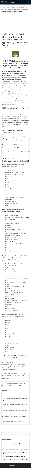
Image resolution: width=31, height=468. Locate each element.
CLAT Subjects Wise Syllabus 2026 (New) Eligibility (14, 416)
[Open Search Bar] (21, 2)
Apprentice (11, 362)
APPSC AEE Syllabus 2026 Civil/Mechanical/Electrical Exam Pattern (14, 411)
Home (3, 7)
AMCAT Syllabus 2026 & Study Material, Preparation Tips (14, 399)
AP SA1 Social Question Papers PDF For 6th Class (13, 456)
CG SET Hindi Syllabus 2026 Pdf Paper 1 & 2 (12, 421)
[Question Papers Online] (8, 2)
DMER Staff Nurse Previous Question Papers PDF (13, 446)
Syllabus (8, 7)
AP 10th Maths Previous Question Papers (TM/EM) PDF (15, 443)
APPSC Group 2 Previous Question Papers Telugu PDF (15, 459)
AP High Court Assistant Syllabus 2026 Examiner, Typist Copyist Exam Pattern (15, 405)
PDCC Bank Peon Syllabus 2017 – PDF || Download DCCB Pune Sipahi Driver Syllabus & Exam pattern (15, 376)
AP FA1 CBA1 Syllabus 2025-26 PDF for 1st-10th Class (15, 394)
